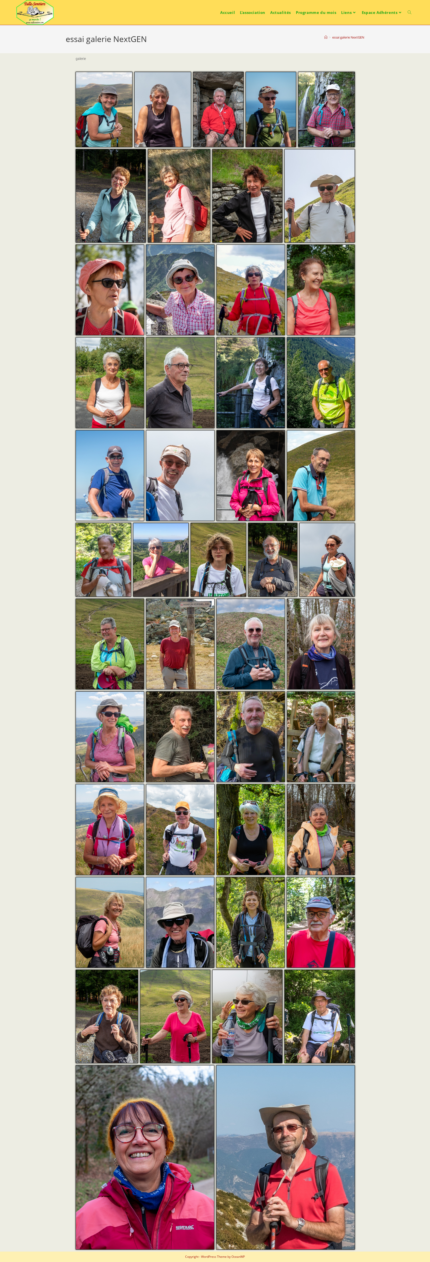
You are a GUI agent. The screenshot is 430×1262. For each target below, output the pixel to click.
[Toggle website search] (409, 12)
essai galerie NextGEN (348, 37)
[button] (104, 109)
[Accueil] (325, 37)
